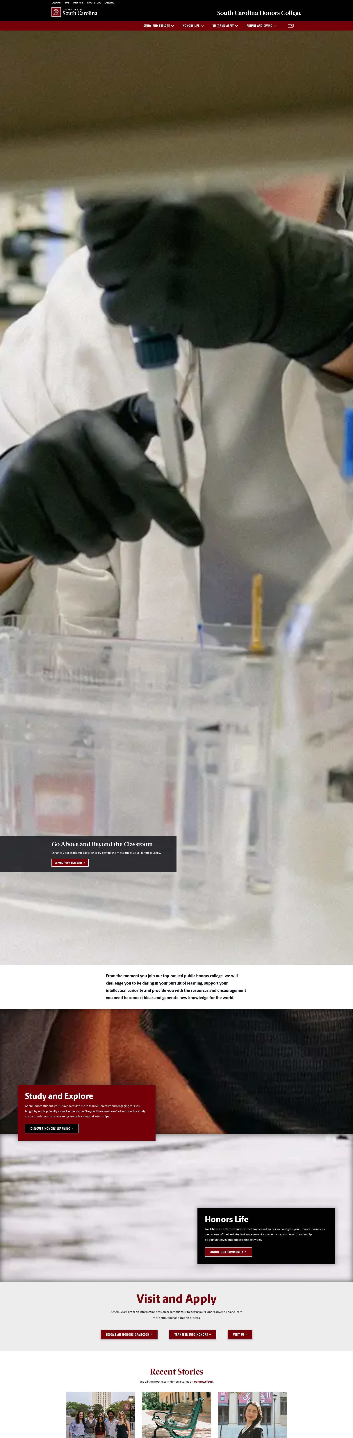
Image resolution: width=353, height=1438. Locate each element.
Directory (78, 3)
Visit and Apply (223, 26)
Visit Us (238, 1334)
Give (99, 3)
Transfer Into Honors (191, 1334)
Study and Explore (157, 26)
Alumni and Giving (259, 26)
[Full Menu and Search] (291, 26)
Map (67, 3)
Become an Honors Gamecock (127, 1334)
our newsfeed (203, 1381)
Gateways (109, 3)
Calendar (56, 3)
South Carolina (259, 12)
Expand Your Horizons (68, 862)
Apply (89, 3)
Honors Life (191, 26)
